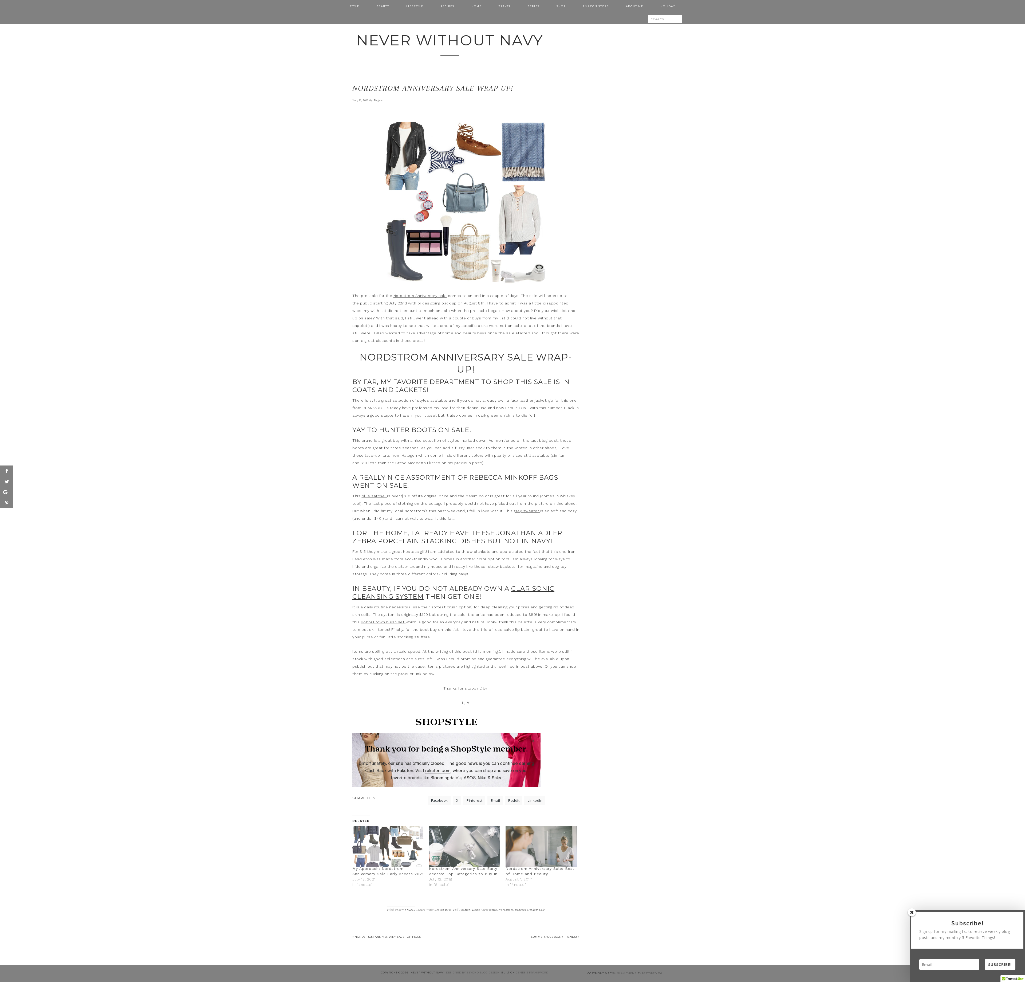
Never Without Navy (449, 40)
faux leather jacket (528, 400)
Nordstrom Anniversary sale (420, 296)
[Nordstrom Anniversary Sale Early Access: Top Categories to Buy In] (464, 846)
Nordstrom (506, 909)
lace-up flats (377, 455)
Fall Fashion (462, 909)
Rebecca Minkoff (526, 909)
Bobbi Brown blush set (383, 622)
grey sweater (527, 511)
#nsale (410, 909)
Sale (542, 909)
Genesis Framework (532, 972)
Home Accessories (484, 909)
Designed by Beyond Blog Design (473, 972)
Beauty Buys (443, 909)
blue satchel (374, 496)
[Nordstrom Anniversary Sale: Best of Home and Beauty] (541, 846)
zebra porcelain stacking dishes (418, 541)
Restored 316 (652, 973)
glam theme (627, 973)
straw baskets (502, 566)
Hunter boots (407, 430)
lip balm (523, 629)
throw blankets (477, 551)
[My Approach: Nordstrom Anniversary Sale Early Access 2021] (388, 846)
